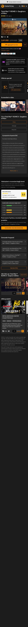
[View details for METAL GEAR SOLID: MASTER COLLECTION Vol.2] (13, 307)
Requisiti (14, 129)
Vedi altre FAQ (14, 268)
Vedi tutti (23, 274)
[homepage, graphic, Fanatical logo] (7, 6)
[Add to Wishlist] (25, 45)
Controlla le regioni (5, 50)
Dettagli (14, 125)
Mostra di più (13, 170)
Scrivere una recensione (14, 228)
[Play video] (13, 106)
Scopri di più (22, 72)
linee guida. (12, 187)
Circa (14, 122)
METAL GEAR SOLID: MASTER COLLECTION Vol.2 (10, 317)
